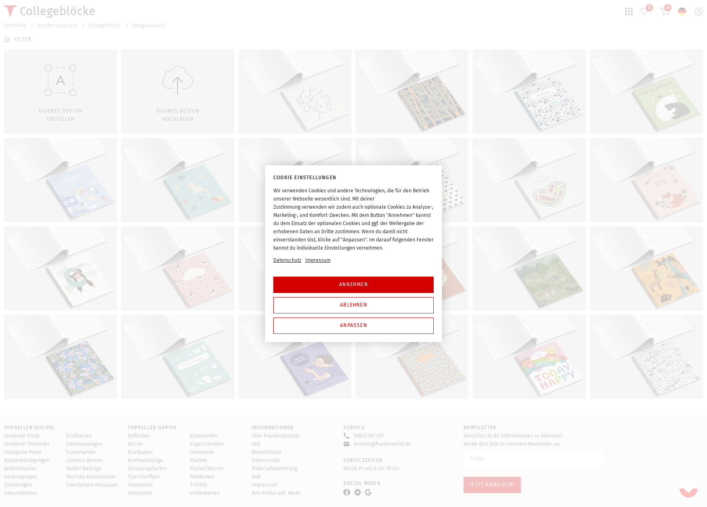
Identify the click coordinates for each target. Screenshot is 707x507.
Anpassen (353, 325)
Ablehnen (353, 305)
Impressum (318, 260)
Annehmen (353, 284)
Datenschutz (287, 260)
